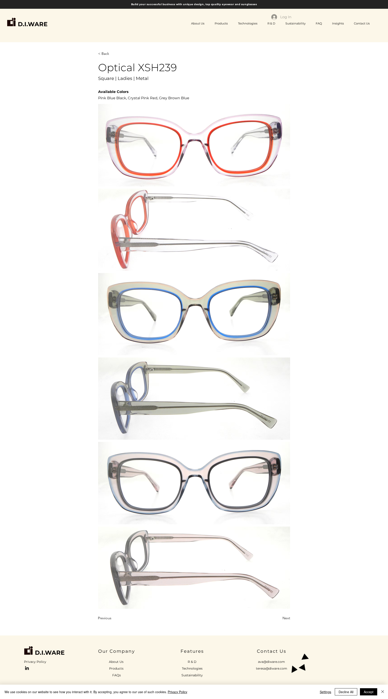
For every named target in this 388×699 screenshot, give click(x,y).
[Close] (382, 691)
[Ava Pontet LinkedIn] (27, 668)
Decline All (346, 692)
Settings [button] (325, 692)
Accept (368, 692)
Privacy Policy (177, 692)
